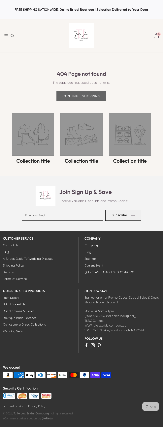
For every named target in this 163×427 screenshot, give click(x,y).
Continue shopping (81, 96)
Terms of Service (13, 406)
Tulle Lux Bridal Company (31, 413)
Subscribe (119, 215)
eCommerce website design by (22, 418)
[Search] (14, 35)
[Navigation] (7, 35)
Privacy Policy (37, 406)
